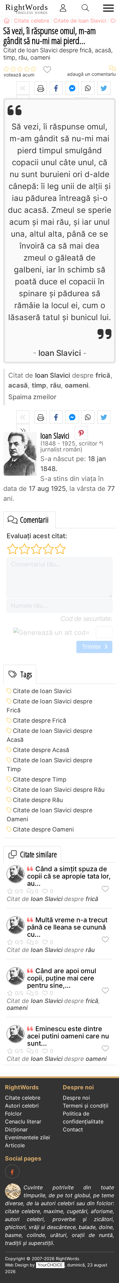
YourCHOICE (50, 1264)
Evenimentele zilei (27, 1137)
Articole (15, 1145)
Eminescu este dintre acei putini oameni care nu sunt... (68, 1036)
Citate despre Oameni (43, 829)
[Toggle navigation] (106, 8)
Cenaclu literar (23, 1121)
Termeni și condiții (85, 1105)
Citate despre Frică (39, 720)
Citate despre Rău (38, 799)
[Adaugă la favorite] (47, 69)
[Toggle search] (85, 8)
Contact (73, 1129)
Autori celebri (22, 1105)
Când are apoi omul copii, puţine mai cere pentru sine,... (61, 978)
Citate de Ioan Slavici (42, 691)
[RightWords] (6, 20)
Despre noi (76, 1097)
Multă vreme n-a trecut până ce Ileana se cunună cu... (67, 927)
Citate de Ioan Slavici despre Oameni (49, 815)
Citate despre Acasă (41, 749)
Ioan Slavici (59, 353)
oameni (17, 1007)
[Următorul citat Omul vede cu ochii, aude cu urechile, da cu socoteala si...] (22, 430)
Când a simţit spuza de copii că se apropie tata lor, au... (69, 876)
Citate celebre (22, 1097)
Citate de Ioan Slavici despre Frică (49, 706)
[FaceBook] (12, 1171)
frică (92, 898)
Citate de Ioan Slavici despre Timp (49, 765)
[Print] (40, 88)
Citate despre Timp (39, 779)
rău (90, 949)
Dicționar (16, 1129)
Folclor (13, 1113)
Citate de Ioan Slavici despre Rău (58, 789)
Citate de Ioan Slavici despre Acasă (49, 735)
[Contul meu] (63, 8)
